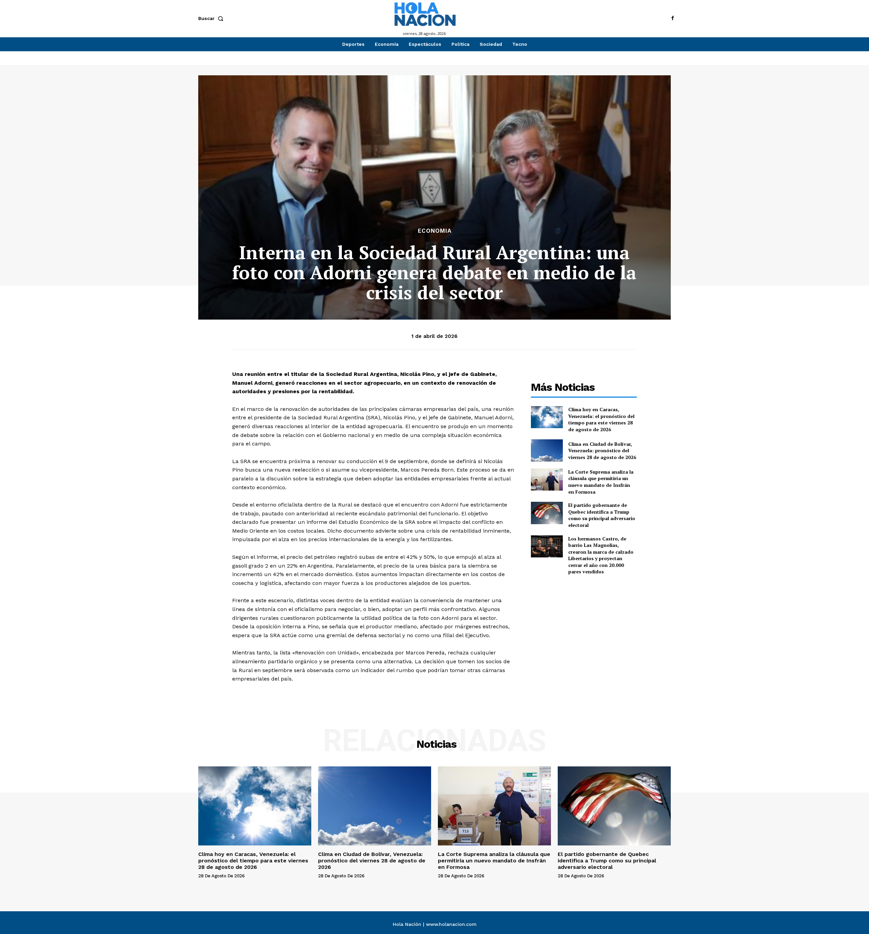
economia (434, 231)
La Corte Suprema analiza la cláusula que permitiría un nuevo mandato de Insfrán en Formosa (600, 482)
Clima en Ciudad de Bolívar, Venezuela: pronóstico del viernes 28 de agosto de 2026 (602, 450)
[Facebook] (673, 18)
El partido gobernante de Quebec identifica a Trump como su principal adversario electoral (601, 515)
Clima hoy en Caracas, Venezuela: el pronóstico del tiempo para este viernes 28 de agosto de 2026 (601, 419)
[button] (212, 18)
